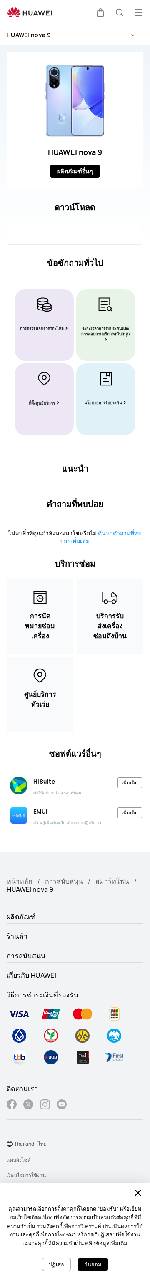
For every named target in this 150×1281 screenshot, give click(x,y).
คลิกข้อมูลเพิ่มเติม (106, 1243)
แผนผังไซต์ (19, 1160)
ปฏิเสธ (56, 1264)
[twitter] (28, 1105)
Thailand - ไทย (30, 1143)
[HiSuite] (19, 785)
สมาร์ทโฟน (112, 881)
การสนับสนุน (64, 881)
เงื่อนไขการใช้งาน (26, 1175)
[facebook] (12, 1105)
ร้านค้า (17, 936)
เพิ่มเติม (130, 782)
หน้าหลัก (19, 881)
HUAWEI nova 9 (29, 35)
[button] (100, 12)
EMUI (40, 811)
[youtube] (62, 1105)
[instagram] (45, 1105)
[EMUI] (19, 815)
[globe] (9, 1144)
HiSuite (44, 781)
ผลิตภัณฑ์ (21, 916)
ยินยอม (93, 1264)
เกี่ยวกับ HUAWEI (31, 975)
